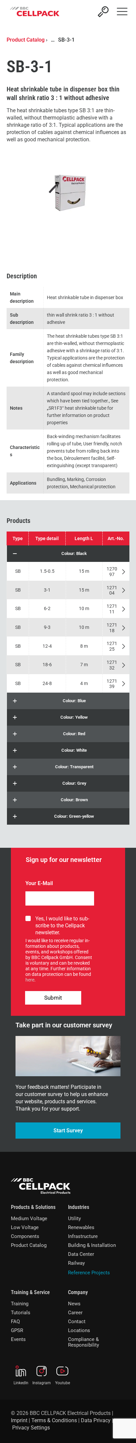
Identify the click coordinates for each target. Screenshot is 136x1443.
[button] (68, 553)
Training (19, 1304)
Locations (79, 1330)
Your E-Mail (39, 883)
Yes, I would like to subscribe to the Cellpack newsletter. (62, 925)
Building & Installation (92, 1245)
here (29, 979)
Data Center (81, 1254)
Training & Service (30, 1292)
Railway (76, 1263)
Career (75, 1313)
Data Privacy (96, 1420)
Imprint (19, 1420)
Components (25, 1236)
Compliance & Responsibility (83, 1342)
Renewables (81, 1227)
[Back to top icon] (122, 1429)
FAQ (15, 1321)
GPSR (17, 1330)
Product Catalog (26, 40)
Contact (76, 1321)
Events (18, 1339)
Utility (74, 1218)
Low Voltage (25, 1227)
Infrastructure (83, 1236)
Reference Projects (89, 1273)
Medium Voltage (29, 1218)
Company (78, 1292)
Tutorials (20, 1313)
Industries (78, 1207)
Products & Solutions (33, 1207)
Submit (53, 997)
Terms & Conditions (54, 1420)
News (74, 1304)
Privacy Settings (31, 1428)
